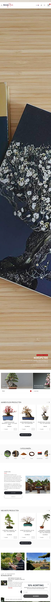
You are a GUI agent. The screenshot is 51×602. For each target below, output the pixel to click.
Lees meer (13, 492)
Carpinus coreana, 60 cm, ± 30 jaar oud (9, 531)
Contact (13, 496)
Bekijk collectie (24, 434)
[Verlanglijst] (44, 5)
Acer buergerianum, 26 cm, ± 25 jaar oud (27, 423)
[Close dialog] (48, 584)
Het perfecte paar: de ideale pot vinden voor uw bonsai (16, 579)
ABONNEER (36, 596)
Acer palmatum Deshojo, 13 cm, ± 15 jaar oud (9, 423)
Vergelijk (6, 429)
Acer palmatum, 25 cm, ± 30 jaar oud (27, 531)
